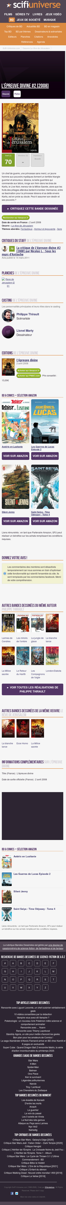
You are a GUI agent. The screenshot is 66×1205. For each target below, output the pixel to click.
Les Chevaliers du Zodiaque (33, 1090)
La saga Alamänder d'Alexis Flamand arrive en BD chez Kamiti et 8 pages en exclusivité (33, 1042)
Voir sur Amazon (15, 456)
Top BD (8, 31)
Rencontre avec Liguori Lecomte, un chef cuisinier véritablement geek (33, 1009)
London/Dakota (53, 670)
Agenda (41, 41)
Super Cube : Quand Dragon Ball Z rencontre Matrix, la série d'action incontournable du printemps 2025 (33, 1049)
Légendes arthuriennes (33, 1080)
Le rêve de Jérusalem (22, 225)
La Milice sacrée (6, 672)
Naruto (33, 1083)
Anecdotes (52, 36)
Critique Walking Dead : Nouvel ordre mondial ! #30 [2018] (33, 1172)
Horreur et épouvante (44, 228)
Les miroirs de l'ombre (21, 639)
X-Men (33, 1063)
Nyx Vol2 (33, 1126)
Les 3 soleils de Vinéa (33, 1116)
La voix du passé (33, 1113)
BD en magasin (52, 26)
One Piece (33, 1073)
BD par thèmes (23, 31)
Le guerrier (32, 1109)
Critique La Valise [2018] (33, 1176)
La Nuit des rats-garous (33, 1119)
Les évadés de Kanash (33, 1099)
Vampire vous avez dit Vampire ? (33, 1017)
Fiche (17, 93)
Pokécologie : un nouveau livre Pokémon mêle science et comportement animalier (33, 1022)
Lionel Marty (25, 330)
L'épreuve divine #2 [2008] (25, 86)
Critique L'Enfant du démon (33, 1169)
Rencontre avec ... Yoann (33, 1027)
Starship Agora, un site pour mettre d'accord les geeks (33, 1034)
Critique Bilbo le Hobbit (33, 1162)
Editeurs (12, 36)
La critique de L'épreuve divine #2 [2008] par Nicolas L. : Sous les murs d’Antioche (31, 251)
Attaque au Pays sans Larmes (33, 1123)
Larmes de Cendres (7, 639)
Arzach (33, 1106)
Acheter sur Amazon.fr (28, 370)
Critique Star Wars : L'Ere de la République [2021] (33, 1166)
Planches (25, 36)
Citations (38, 36)
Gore (59, 228)
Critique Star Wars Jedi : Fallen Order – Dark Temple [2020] (33, 1142)
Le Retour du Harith (21, 672)
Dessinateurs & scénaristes (48, 31)
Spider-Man (33, 1067)
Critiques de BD (14, 26)
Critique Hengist (33, 1146)
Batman (33, 1070)
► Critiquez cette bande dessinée (32, 208)
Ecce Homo (22, 743)
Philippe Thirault (27, 314)
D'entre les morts (33, 1103)
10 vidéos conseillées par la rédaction (33, 1014)
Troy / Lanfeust (33, 1086)
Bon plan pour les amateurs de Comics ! (33, 1037)
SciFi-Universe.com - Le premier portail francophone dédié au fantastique (33, 5)
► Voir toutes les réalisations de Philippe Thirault (32, 689)
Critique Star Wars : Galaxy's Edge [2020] (33, 1139)
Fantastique (26, 228)
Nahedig (33, 1129)
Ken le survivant (33, 1076)
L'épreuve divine (27, 360)
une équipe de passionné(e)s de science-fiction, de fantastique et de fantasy (33, 946)
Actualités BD (33, 26)
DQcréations (49, 1187)
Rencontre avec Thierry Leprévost (33, 1030)
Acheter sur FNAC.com (29, 375)
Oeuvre (5, 93)
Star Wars (33, 1060)
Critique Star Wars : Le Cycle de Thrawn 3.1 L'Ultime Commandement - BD (33, 1158)
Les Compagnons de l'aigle (38, 674)
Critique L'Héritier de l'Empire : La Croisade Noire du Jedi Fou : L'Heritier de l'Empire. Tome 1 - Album (33, 1151)
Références (27, 41)
